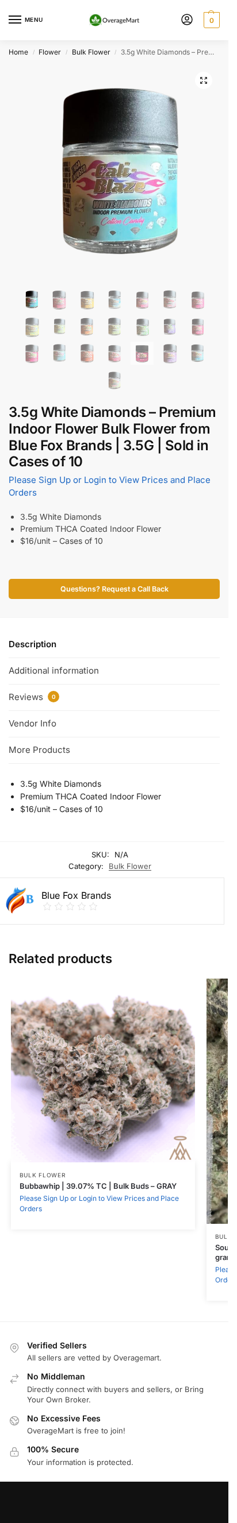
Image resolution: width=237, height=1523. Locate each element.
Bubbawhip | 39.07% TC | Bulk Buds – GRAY (98, 1185)
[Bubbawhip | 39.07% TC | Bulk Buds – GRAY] (103, 1070)
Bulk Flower (91, 52)
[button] (203, 80)
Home (18, 52)
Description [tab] (32, 644)
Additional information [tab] (54, 670)
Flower (50, 52)
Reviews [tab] (32, 696)
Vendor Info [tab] (32, 723)
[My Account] (187, 20)
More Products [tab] (39, 749)
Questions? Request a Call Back (114, 589)
